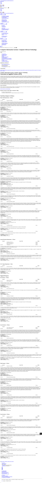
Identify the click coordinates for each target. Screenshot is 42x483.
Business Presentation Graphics (11, 201)
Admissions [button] (1, 23)
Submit (15, 47)
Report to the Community (5, 472)
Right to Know (4, 44)
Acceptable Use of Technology (6, 477)
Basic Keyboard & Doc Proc (10, 146)
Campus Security (4, 470)
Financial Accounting (9, 100)
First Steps (3, 25)
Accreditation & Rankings (5, 16)
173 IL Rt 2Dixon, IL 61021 (4, 463)
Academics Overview (3, 31)
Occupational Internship (10, 231)
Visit (1, 9)
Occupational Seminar (9, 225)
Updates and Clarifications (5, 61)
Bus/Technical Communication (11, 253)
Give (12, 0)
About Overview (2, 14)
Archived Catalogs (3, 68)
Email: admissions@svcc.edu (6, 64)
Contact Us (3, 475)
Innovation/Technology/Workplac (11, 128)
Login (1, 3)
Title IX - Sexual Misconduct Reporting (7, 476)
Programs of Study (4, 57)
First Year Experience (9, 266)
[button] (0, 46)
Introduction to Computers (10, 176)
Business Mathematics (9, 328)
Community (10, 0)
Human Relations (9, 136)
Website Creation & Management (11, 425)
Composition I (8, 244)
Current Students (2, 0)
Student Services (4, 40)
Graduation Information (5, 29)
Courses (3, 59)
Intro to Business (9, 111)
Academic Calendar (4, 54)
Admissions (4, 66)
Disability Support (4, 41)
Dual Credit (3, 28)
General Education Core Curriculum (6, 58)
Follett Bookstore (4, 471)
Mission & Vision (4, 19)
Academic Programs (4, 60)
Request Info (2, 1)
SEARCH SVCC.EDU (3, 47)
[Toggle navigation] (0, 6)
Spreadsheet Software (9, 161)
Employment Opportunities (5, 473)
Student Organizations (5, 43)
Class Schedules (4, 36)
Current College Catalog (5, 33)
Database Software (9, 168)
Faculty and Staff (7, 0)
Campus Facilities (4, 17)
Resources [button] (1, 38)
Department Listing (4, 20)
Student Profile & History (5, 18)
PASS (3, 34)
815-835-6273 (4, 465)
